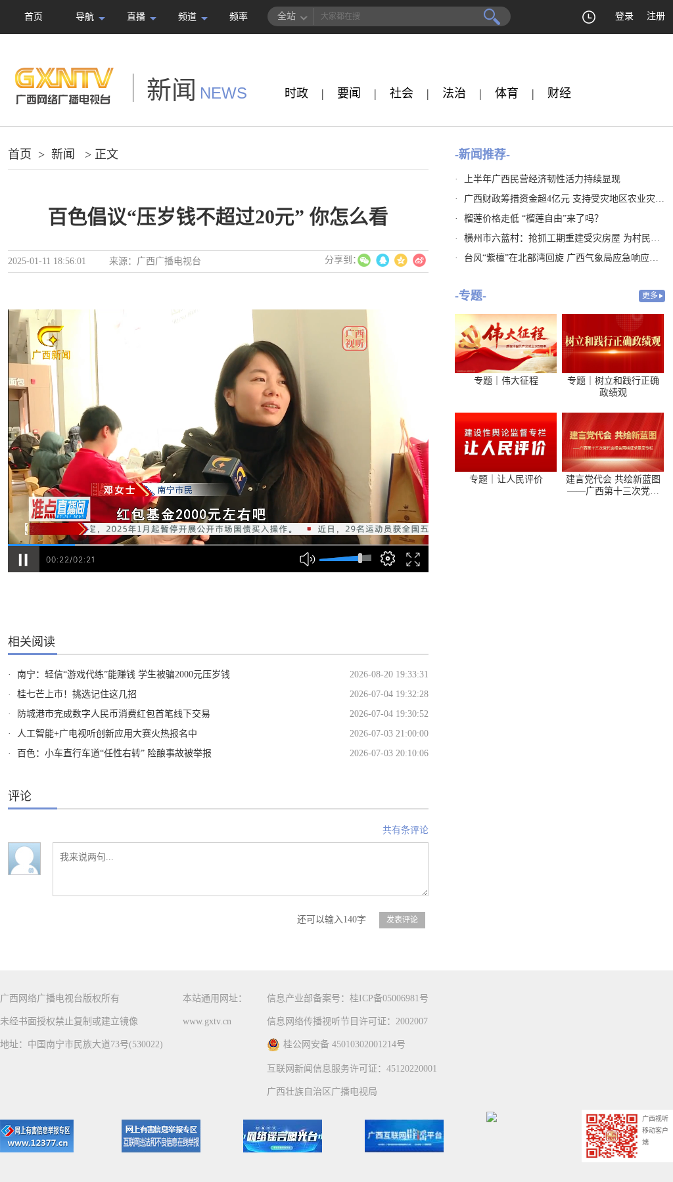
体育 (507, 93)
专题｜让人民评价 (506, 479)
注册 (656, 16)
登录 (624, 16)
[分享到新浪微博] (419, 260)
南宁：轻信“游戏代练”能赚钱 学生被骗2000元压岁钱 (123, 674)
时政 (296, 93)
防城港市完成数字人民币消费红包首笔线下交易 (113, 714)
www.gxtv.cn (207, 1021)
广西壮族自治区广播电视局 (322, 1092)
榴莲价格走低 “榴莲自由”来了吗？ (533, 218)
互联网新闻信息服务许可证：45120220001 (352, 1069)
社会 (401, 93)
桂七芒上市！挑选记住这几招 (77, 694)
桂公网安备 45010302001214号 (344, 1044)
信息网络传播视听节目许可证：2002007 (347, 1021)
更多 (650, 295)
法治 (454, 93)
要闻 (349, 93)
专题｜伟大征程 (506, 381)
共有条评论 (406, 830)
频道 (187, 17)
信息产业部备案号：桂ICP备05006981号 (348, 998)
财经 (559, 93)
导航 (85, 17)
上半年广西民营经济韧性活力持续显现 (542, 179)
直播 (136, 17)
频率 (238, 17)
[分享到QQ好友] (382, 260)
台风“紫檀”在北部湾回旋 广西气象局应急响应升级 (566, 258)
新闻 (63, 154)
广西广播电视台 (169, 261)
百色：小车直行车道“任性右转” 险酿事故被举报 (114, 753)
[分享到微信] (364, 260)
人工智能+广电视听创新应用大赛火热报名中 (107, 734)
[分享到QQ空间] (400, 260)
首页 (33, 17)
